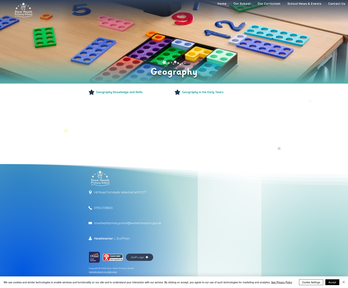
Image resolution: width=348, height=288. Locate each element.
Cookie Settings (311, 282)
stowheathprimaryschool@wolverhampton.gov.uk (127, 223)
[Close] (343, 282)
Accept (332, 282)
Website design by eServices (103, 271)
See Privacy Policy (281, 282)
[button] (242, 3)
